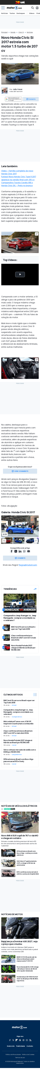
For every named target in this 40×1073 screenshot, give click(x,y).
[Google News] (20, 1040)
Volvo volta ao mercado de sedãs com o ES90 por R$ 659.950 (20, 751)
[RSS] (30, 1040)
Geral (14, 745)
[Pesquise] (32, 8)
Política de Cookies (28, 1054)
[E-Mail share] (28, 551)
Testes (12, 13)
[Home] (14, 8)
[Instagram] (23, 1040)
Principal (4, 32)
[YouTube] (27, 1040)
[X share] (16, 551)
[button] (4, 541)
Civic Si (21, 32)
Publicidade (20, 1046)
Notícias (4, 13)
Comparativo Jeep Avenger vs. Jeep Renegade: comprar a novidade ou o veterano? (18, 712)
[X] (13, 1040)
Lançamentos (17, 754)
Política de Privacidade (13, 1054)
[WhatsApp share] (24, 551)
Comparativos (17, 717)
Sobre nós (11, 1046)
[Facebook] (10, 1040)
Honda (13, 32)
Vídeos (31, 13)
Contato (30, 1046)
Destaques (21, 13)
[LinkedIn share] (20, 551)
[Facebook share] (11, 551)
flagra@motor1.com (28, 565)
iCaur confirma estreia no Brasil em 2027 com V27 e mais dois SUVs (18, 732)
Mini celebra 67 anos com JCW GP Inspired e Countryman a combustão (18, 722)
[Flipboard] (17, 1040)
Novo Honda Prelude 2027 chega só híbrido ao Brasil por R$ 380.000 (18, 741)
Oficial (14, 705)
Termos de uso (20, 1057)
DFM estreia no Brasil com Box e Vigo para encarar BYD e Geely (18, 760)
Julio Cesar (17, 89)
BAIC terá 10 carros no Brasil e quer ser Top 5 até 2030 (19, 701)
